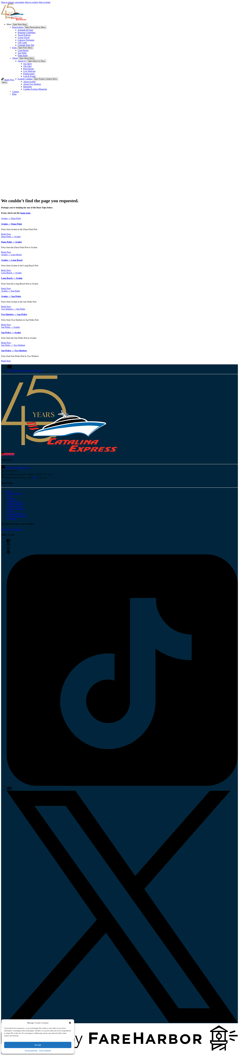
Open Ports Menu (25, 48)
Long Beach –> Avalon (11, 278)
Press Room (28, 69)
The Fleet (27, 66)
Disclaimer (11, 518)
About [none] (15, 58)
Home (9, 491)
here (35, 477)
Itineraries (27, 86)
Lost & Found (29, 76)
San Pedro (22, 53)
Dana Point (23, 55)
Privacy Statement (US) (17, 516)
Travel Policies (24, 35)
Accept (38, 1045)
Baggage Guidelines (26, 32)
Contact (15, 91)
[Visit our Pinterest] (8, 553)
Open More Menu (20, 24)
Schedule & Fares (25, 30)
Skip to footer (44, 2)
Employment (28, 74)
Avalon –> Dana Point (11, 224)
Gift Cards (22, 42)
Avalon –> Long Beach (12, 260)
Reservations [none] (17, 27)
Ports (9, 496)
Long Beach (23, 50)
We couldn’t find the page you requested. (24, 370)
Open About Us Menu (36, 61)
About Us (11, 498)
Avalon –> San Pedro (11, 296)
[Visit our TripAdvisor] (9, 789)
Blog (14, 94)
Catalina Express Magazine (35, 89)
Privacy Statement (45, 1050)
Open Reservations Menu (35, 27)
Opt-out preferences (31, 1050)
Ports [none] (14, 47)
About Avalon (29, 81)
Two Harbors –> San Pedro (14, 314)
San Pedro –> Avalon (11, 332)
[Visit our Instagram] (8, 549)
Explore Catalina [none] (25, 79)
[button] (70, 1022)
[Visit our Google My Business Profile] (8, 545)
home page (25, 213)
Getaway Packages (26, 40)
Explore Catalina (14, 506)
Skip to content (31, 2)
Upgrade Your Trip (26, 45)
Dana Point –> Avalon (11, 242)
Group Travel (23, 37)
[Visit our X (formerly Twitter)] (122, 1022)
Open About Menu (26, 58)
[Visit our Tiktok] (122, 785)
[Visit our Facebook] (8, 541)
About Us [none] (22, 61)
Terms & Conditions (15, 508)
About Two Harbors (32, 84)
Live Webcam (29, 71)
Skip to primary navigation (12, 2)
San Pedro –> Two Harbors (14, 350)
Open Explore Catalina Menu (45, 79)
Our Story (27, 64)
